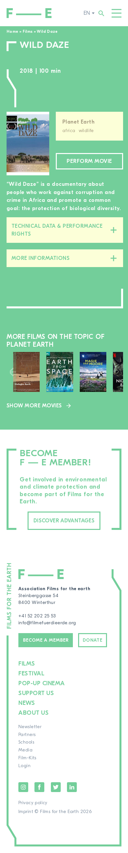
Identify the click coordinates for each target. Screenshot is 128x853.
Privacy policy (33, 802)
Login (24, 765)
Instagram (23, 787)
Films (28, 31)
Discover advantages (64, 521)
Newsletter (29, 726)
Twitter (56, 787)
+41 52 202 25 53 (37, 616)
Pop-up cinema (41, 683)
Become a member (46, 640)
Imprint (25, 811)
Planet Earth (78, 122)
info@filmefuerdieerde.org (47, 623)
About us (33, 712)
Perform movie (89, 161)
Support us (36, 693)
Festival (31, 673)
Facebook (39, 787)
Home (12, 31)
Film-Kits (27, 758)
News (26, 703)
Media (25, 750)
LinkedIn (72, 787)
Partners (26, 734)
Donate (93, 640)
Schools (26, 742)
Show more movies (34, 406)
